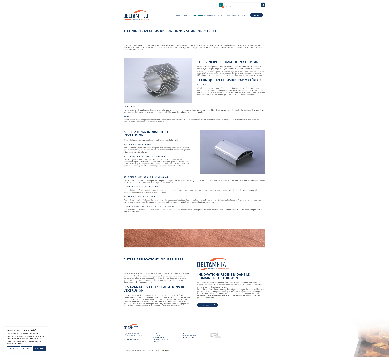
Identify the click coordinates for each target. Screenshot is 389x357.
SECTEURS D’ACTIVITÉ (161, 339)
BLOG (184, 334)
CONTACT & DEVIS (188, 337)
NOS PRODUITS (158, 337)
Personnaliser (13, 348)
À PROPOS (156, 336)
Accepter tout (39, 348)
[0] (221, 5)
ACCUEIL (156, 334)
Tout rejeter (26, 348)
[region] (26, 340)
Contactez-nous (205, 305)
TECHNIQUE (157, 341)
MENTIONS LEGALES (189, 336)
